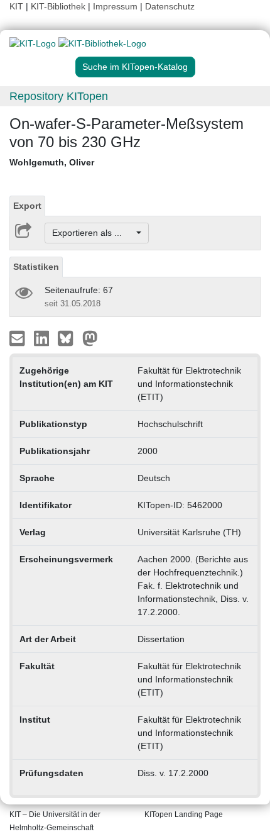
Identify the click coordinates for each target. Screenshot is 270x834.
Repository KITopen (58, 96)
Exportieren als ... (93, 233)
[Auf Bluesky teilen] (69, 338)
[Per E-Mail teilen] (18, 338)
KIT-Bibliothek (59, 6)
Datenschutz (170, 6)
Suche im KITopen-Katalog (135, 67)
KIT (16, 6)
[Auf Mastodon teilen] (90, 338)
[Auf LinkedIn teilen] (43, 338)
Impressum (115, 6)
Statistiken (36, 267)
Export (27, 206)
